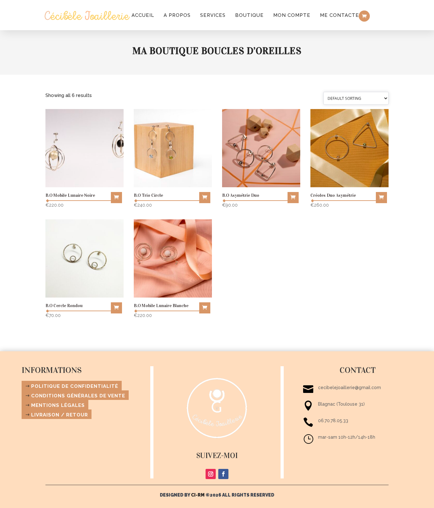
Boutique (249, 15)
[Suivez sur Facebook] (223, 474)
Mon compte (291, 15)
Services (213, 15)
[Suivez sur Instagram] (211, 474)
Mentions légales (58, 405)
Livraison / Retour (59, 415)
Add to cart (116, 197)
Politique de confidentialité (74, 386)
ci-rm (198, 495)
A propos (177, 15)
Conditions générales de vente (78, 396)
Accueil (143, 15)
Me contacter (341, 15)
